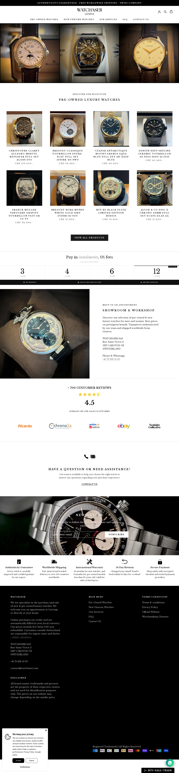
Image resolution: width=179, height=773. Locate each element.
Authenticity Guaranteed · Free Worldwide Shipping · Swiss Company (89, 3)
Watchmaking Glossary (155, 616)
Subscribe (117, 534)
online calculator (21, 637)
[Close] (46, 730)
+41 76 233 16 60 (111, 359)
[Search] (165, 11)
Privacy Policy (150, 607)
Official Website (151, 612)
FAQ (125, 19)
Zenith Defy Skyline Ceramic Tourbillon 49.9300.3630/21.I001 (154, 154)
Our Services (108, 19)
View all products (90, 238)
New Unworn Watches (79, 19)
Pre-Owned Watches (44, 19)
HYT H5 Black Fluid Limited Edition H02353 (111, 213)
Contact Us (141, 19)
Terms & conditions (153, 602)
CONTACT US (89, 484)
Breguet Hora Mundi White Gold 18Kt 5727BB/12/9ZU (67, 213)
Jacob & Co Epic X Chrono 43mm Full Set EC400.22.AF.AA (155, 213)
